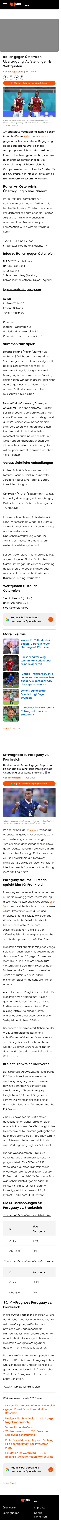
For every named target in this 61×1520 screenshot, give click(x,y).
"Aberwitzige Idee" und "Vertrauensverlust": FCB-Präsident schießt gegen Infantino (27, 1431)
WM (13, 1483)
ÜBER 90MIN (10, 1507)
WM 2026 (32, 830)
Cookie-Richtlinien (40, 1514)
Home (6, 728)
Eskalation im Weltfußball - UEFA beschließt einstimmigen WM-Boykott (29, 1455)
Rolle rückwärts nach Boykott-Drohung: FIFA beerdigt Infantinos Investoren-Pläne (29, 1443)
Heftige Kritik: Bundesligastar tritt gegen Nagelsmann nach (30, 1420)
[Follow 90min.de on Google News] (50, 619)
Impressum (41, 1507)
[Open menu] (5, 5)
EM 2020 (16, 728)
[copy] (22, 77)
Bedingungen (11, 1513)
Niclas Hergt (14, 777)
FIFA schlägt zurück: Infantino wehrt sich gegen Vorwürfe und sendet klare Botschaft (30, 1409)
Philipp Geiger (15, 71)
